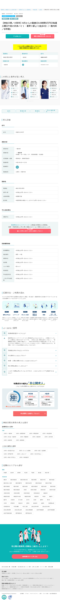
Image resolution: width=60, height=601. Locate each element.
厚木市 (48, 499)
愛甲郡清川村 (29, 513)
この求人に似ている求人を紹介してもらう (31, 231)
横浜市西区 (34, 479)
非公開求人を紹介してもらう (30, 413)
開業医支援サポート (15, 586)
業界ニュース (5, 586)
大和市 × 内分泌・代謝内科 (10, 436)
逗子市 (27, 499)
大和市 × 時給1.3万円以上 (10, 457)
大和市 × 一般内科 (8, 433)
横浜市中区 (43, 479)
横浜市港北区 (39, 483)
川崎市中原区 (52, 489)
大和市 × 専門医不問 (8, 454)
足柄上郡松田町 (7, 509)
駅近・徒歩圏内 (14, 18)
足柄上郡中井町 (35, 506)
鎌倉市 (50, 496)
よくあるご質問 (19, 580)
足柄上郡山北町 (18, 509)
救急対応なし (5, 18)
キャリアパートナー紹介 (46, 578)
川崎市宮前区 (27, 493)
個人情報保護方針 (53, 593)
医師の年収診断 (25, 586)
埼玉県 (25, 472)
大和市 (40, 9)
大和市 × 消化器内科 (47, 433)
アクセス (27, 593)
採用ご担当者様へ (5, 566)
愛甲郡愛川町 (19, 513)
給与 (9, 111)
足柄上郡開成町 (29, 509)
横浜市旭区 (16, 486)
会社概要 (22, 593)
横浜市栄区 (44, 486)
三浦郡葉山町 (51, 503)
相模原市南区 (28, 496)
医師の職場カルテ (46, 586)
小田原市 (13, 499)
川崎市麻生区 (37, 493)
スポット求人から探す (36, 573)
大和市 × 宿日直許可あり (9, 450)
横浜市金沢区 (29, 483)
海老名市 (20, 503)
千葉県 (32, 472)
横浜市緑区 (25, 486)
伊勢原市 (13, 503)
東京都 (39, 472)
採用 (40, 593)
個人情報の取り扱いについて (23, 566)
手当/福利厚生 (50, 111)
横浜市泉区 (52, 486)
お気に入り (18, 36)
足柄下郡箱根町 (40, 509)
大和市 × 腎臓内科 (24, 436)
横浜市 (5, 479)
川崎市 (25, 489)
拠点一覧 (4, 580)
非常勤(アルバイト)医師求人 (25, 9)
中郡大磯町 (16, 506)
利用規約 (13, 566)
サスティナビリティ (34, 593)
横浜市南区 (51, 479)
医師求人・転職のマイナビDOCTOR (9, 9)
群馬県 (18, 472)
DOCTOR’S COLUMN (15, 585)
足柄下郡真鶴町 (51, 509)
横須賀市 (37, 496)
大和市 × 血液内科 (8, 440)
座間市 (27, 503)
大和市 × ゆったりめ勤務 (24, 450)
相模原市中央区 (17, 496)
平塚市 (44, 496)
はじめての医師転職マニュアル (31, 578)
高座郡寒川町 (7, 506)
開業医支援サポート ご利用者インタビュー (12, 588)
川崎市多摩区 (17, 493)
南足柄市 (35, 503)
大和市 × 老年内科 (48, 436)
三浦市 (34, 499)
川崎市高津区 (7, 493)
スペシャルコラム (48, 585)
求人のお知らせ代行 (35, 586)
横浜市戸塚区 (49, 483)
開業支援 (50, 566)
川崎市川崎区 (33, 489)
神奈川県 (35, 9)
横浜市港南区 (7, 486)
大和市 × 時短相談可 (24, 457)
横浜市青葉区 (7, 489)
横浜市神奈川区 (24, 479)
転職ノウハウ (5, 585)
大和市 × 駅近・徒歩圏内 (40, 450)
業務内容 (23, 111)
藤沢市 (5, 499)
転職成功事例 (11, 580)
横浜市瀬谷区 (34, 486)
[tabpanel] (10, 89)
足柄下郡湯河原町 (8, 513)
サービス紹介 (5, 578)
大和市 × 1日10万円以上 (35, 454)
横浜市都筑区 (17, 489)
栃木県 (12, 472)
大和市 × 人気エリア (21, 454)
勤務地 (37, 111)
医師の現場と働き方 (38, 585)
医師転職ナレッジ (27, 585)
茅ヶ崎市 (20, 499)
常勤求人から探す (6, 573)
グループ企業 (45, 593)
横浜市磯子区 (19, 483)
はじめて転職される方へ (16, 578)
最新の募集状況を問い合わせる (42, 36)
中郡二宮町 (25, 506)
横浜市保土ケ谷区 (8, 483)
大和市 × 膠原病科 (20, 440)
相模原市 (45, 493)
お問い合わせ (34, 566)
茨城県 (5, 472)
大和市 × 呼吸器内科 (34, 433)
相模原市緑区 (7, 496)
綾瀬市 (42, 503)
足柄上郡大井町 (46, 506)
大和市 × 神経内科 (36, 436)
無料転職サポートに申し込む (30, 556)
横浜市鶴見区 (14, 479)
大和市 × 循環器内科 (20, 433)
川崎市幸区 (43, 489)
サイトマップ (42, 566)
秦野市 (41, 499)
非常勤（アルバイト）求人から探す (21, 573)
